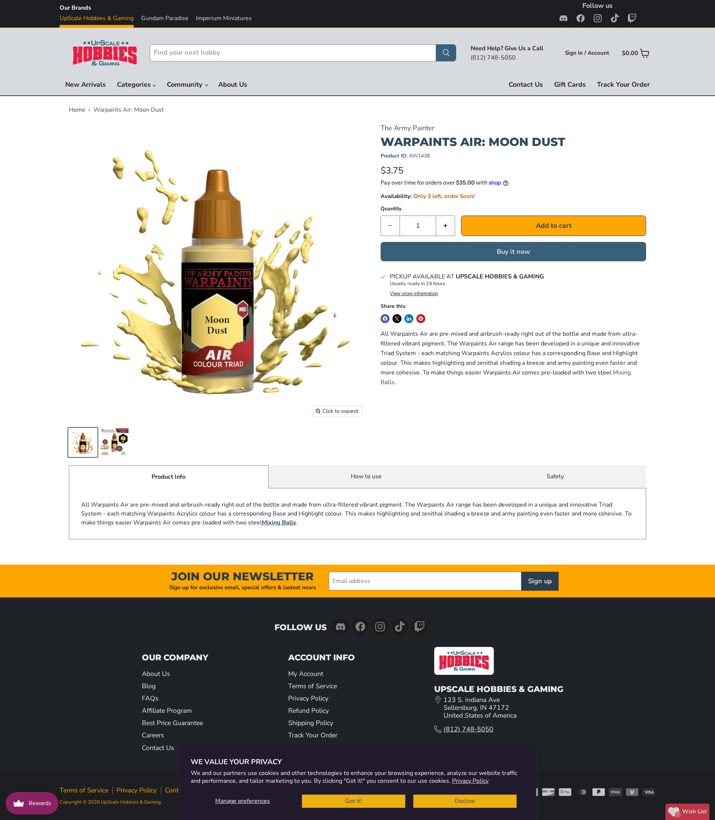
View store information (414, 293)
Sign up (540, 581)
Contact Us (526, 84)
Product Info (168, 477)
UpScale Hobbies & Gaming (97, 18)
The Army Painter (408, 128)
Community (185, 84)
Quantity (391, 209)
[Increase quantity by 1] (445, 226)
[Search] (446, 52)
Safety (555, 476)
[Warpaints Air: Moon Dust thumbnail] (83, 442)
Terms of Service (312, 686)
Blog (149, 686)
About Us (232, 84)
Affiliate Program (167, 710)
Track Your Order (623, 84)
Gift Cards (570, 84)
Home (77, 109)
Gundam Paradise (164, 18)
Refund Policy (308, 710)
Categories (135, 84)
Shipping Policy (310, 722)
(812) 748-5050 (468, 729)
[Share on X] (397, 318)
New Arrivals (85, 84)
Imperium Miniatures (224, 18)
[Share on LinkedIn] (408, 318)
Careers (153, 735)
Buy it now (513, 251)
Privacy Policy (470, 781)
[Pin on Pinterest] (420, 318)
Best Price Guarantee (172, 722)
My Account (305, 673)
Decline (465, 801)
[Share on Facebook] (385, 318)
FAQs (150, 698)
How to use (366, 476)
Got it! (353, 801)
